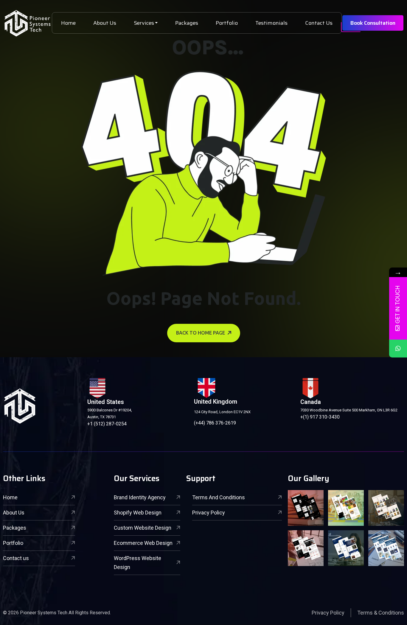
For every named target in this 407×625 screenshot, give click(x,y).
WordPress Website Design (137, 562)
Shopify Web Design (137, 512)
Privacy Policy (208, 512)
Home (68, 23)
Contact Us (319, 23)
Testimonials (271, 23)
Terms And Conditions (218, 497)
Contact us (16, 558)
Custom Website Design (142, 528)
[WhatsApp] (398, 348)
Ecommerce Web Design (143, 543)
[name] (27, 23)
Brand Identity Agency (140, 497)
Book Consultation (372, 23)
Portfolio (227, 23)
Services (144, 23)
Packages (186, 23)
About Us (104, 23)
